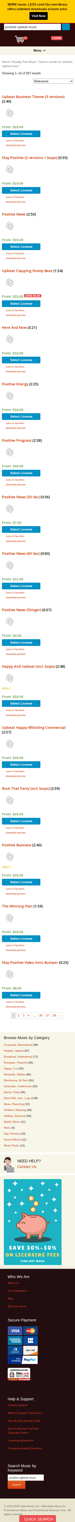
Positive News (14, 214)
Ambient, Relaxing (15, 1109)
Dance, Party (12, 1092)
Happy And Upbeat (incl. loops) (28, 666)
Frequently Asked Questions (25, 1448)
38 (54, 1015)
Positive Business (16, 844)
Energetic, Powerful (16, 1062)
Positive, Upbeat (14, 1050)
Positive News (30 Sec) (21, 496)
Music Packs (11, 1145)
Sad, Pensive (12, 1133)
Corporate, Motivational (18, 1044)
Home (6, 61)
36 (40, 1015)
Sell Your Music (17, 1306)
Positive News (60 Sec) (21, 553)
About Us (13, 1282)
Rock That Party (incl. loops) (25, 788)
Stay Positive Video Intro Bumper (30, 962)
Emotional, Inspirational (18, 1056)
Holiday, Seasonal (15, 1115)
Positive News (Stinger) (21, 609)
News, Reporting (14, 1104)
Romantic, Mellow (14, 1074)
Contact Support (18, 1405)
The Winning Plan (17, 906)
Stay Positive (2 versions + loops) (29, 157)
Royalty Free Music (24, 61)
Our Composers (17, 1290)
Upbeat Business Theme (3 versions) (33, 96)
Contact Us (26, 1167)
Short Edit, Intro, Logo (17, 1098)
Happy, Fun (11, 1068)
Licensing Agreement (20, 1440)
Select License (21, 134)
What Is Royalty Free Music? (25, 1412)
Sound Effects (12, 1139)
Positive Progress (17, 440)
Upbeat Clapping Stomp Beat (27, 270)
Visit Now (38, 16)
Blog (10, 1298)
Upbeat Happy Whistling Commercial (34, 727)
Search (16, 1484)
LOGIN (56, 38)
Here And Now (14, 327)
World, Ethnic (12, 1121)
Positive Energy (15, 384)
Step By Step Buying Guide (24, 1420)
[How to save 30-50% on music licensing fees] (33, 1221)
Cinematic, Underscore (18, 1086)
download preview (15, 145)
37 (47, 1015)
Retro (7, 1127)
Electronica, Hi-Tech (16, 1080)
